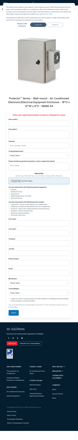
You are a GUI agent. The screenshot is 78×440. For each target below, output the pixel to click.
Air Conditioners (14, 367)
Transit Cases (35, 367)
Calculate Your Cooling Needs (30, 343)
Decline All (55, 24)
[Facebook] (8, 338)
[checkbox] (39, 194)
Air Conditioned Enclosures (16, 391)
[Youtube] (22, 338)
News (54, 398)
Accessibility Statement (15, 419)
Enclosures (12, 387)
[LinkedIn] (17, 338)
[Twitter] (13, 338)
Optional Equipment (13, 396)
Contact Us (12, 343)
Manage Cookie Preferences (22, 25)
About (54, 389)
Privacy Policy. (13, 307)
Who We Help (57, 367)
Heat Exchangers (35, 385)
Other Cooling (35, 380)
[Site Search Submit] (33, 2)
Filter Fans (32, 389)
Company (56, 385)
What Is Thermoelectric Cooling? (18, 423)
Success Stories (57, 394)
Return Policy (11, 415)
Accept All (38, 24)
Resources (56, 371)
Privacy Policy (49, 14)
